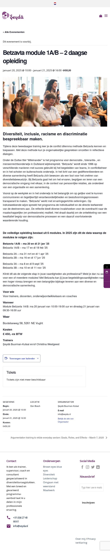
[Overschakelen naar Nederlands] (55, 4)
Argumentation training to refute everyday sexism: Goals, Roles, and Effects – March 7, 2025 (57, 437)
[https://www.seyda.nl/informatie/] (107, 285)
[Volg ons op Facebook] (82, 467)
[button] (100, 16)
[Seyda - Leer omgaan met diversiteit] (16, 16)
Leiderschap (50, 478)
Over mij (80, 538)
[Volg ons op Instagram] (87, 467)
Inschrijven (88, 502)
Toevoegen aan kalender (22, 358)
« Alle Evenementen (13, 32)
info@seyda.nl (20, 526)
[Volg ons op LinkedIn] (98, 467)
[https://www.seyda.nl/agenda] (107, 272)
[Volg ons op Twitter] (93, 467)
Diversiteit (49, 474)
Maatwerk (49, 490)
